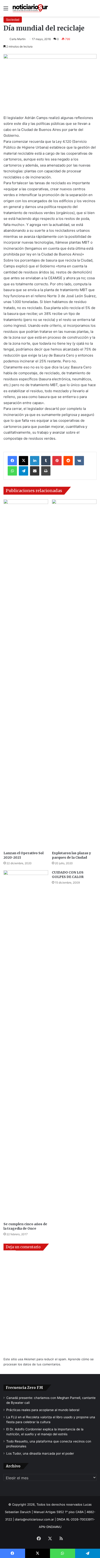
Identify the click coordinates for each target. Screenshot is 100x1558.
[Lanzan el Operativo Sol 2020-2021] (25, 674)
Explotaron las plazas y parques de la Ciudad (71, 855)
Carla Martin (18, 39)
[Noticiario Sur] (30, 8)
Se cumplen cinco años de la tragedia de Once (25, 1226)
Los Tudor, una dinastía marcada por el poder (40, 1453)
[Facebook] (12, 460)
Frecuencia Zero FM (24, 1387)
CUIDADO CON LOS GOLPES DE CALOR (67, 874)
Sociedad (12, 19)
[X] (23, 460)
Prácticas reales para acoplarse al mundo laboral (42, 1410)
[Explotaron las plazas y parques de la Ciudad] (74, 674)
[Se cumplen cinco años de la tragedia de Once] (25, 1045)
